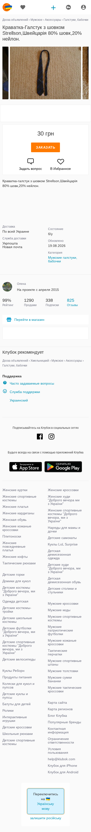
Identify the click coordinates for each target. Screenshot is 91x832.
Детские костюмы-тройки (16, 609)
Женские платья (15, 507)
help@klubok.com (61, 759)
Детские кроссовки (17, 727)
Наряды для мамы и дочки (64, 529)
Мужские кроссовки (63, 603)
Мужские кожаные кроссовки (62, 642)
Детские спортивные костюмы (18, 742)
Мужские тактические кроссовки (65, 689)
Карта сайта (57, 702)
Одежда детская (15, 601)
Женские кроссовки (63, 490)
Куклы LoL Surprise (63, 544)
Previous (2, 73)
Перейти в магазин (29, 320)
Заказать (45, 147)
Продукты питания (17, 677)
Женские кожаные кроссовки (16, 528)
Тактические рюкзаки (19, 563)
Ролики (8, 710)
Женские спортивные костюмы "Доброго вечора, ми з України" (65, 515)
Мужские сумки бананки (60, 679)
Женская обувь (14, 520)
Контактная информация (58, 730)
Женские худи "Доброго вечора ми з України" (64, 500)
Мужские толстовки (63, 671)
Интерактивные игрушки (14, 719)
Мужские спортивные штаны (65, 662)
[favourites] (23, 7)
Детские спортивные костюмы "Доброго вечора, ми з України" (18, 647)
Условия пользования (58, 750)
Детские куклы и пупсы (15, 695)
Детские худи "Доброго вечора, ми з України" (64, 568)
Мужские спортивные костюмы (65, 618)
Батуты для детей (16, 704)
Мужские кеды (59, 610)
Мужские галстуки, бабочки (62, 259)
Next (88, 73)
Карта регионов (60, 709)
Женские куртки (14, 490)
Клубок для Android (63, 772)
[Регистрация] (68, 7)
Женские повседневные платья (13, 546)
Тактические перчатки (57, 652)
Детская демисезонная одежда (59, 554)
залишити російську (45, 818)
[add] (53, 7)
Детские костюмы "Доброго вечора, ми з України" (18, 591)
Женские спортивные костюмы (19, 498)
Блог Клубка (57, 715)
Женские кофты (15, 557)
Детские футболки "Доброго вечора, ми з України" (18, 631)
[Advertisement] (45, 113)
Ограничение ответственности (61, 740)
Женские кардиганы (18, 513)
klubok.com (7, 7)
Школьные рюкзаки (17, 734)
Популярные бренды (64, 722)
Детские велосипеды (18, 659)
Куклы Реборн (13, 671)
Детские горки (13, 574)
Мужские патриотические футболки (60, 630)
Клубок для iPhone (62, 765)
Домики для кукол (16, 581)
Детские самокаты (62, 538)
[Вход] (83, 7)
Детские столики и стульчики (62, 590)
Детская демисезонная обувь (64, 580)
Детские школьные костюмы (17, 620)
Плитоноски (11, 536)
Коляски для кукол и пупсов (18, 685)
